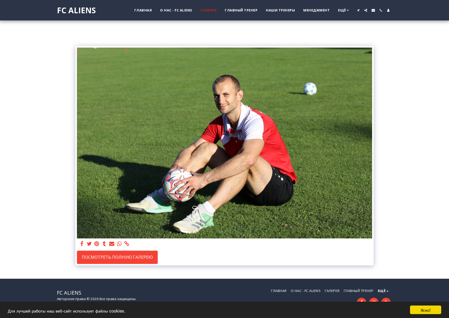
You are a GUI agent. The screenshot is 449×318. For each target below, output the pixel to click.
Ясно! (426, 310)
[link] (127, 244)
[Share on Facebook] (81, 244)
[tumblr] (104, 244)
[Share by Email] (112, 244)
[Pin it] (97, 244)
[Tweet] (89, 244)
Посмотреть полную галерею (117, 257)
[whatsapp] (119, 244)
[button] (358, 10)
